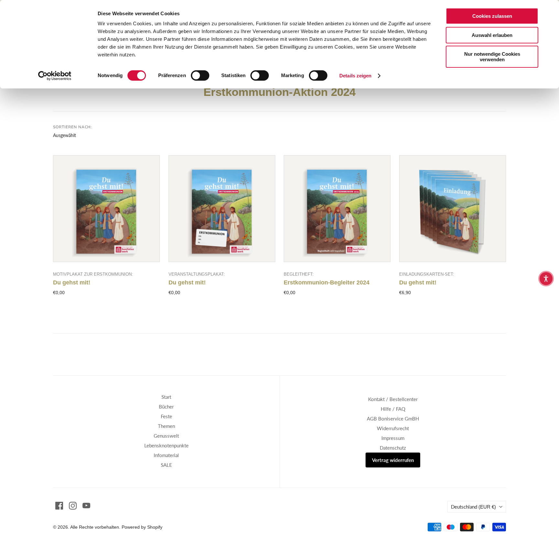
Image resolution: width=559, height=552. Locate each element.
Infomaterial (166, 455)
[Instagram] (73, 506)
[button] (546, 278)
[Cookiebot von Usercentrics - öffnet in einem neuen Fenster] (55, 76)
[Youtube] (86, 506)
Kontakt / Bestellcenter (393, 399)
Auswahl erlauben (492, 35)
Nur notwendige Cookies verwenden (492, 56)
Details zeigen (355, 75)
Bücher (166, 406)
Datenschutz (393, 448)
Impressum (392, 438)
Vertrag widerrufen (393, 460)
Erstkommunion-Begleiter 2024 (326, 282)
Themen (166, 426)
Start (166, 397)
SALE (166, 465)
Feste (166, 416)
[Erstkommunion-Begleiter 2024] (337, 208)
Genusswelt (166, 436)
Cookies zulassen (492, 16)
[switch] (200, 75)
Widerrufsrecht (393, 428)
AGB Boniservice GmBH (393, 418)
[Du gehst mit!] (106, 208)
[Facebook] (59, 506)
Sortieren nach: (72, 127)
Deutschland (473, 507)
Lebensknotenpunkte (166, 445)
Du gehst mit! (71, 282)
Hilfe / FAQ (393, 409)
